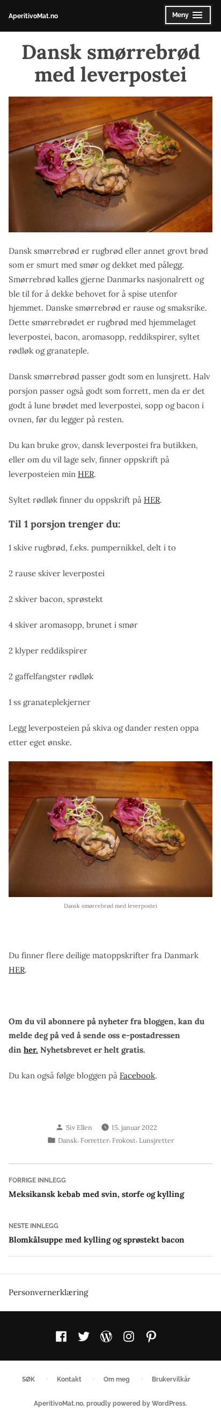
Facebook (137, 1075)
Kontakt (69, 1379)
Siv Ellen (79, 1127)
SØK (28, 1379)
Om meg (117, 1379)
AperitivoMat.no (33, 16)
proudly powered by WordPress (136, 1403)
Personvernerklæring (48, 1292)
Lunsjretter (156, 1140)
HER (86, 474)
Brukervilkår (171, 1379)
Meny (185, 18)
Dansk (67, 1140)
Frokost (124, 1140)
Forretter (94, 1140)
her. (31, 1050)
